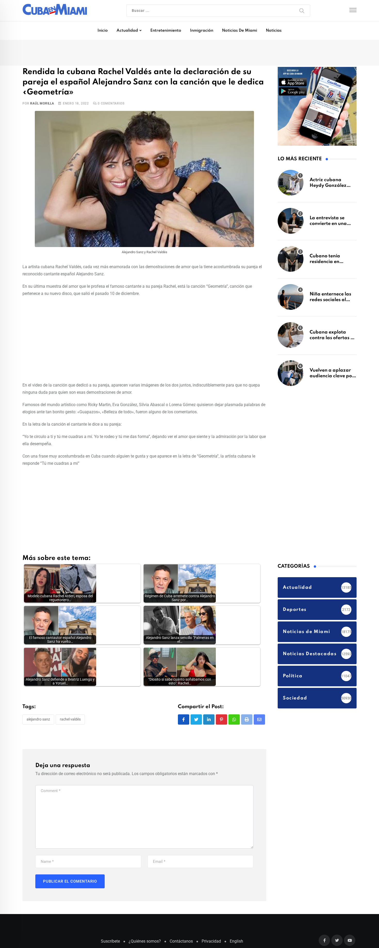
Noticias (274, 31)
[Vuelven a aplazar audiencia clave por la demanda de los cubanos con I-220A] (290, 376)
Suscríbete (110, 941)
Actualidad (127, 31)
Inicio (102, 31)
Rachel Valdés (70, 720)
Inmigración (201, 31)
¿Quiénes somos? (145, 941)
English (236, 941)
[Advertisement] (144, 339)
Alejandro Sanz (38, 720)
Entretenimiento (165, 31)
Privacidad (211, 941)
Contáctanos (181, 941)
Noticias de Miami (239, 31)
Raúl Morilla (42, 104)
